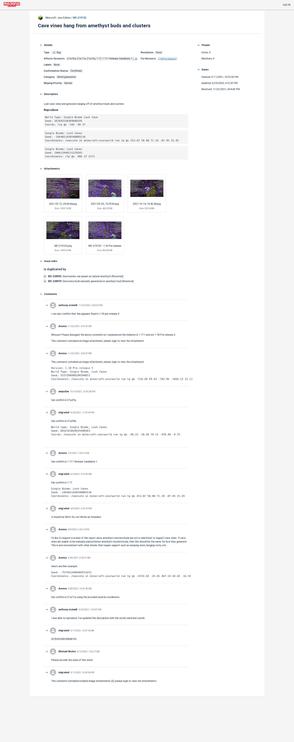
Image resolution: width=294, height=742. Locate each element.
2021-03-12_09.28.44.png (63, 203)
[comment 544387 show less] (47, 326)
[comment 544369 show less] (47, 672)
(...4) (135, 59)
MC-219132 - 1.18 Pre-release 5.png (108, 245)
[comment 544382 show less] (47, 474)
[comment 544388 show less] (47, 305)
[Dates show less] (199, 70)
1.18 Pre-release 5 (167, 59)
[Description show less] (41, 94)
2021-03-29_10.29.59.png (105, 203)
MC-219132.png (63, 245)
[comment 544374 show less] (47, 609)
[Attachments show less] (41, 169)
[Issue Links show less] (41, 261)
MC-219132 (79, 17)
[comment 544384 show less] (47, 412)
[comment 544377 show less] (47, 558)
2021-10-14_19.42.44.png (147, 203)
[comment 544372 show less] (47, 630)
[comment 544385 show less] (47, 391)
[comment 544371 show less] (47, 651)
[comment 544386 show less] (47, 353)
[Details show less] (41, 45)
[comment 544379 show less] (47, 508)
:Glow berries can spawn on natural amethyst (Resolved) (85, 276)
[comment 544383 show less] (47, 453)
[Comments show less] (41, 294)
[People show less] (199, 45)
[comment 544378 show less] (47, 529)
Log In (286, 4)
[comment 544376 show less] (47, 589)
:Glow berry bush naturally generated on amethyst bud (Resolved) (91, 281)
